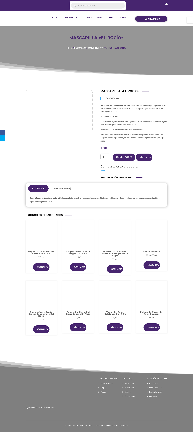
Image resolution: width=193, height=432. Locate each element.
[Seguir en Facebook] (28, 413)
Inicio (54, 18)
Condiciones (130, 396)
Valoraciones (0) (62, 188)
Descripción (38, 188)
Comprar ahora (152, 18)
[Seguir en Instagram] (38, 413)
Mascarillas (80, 48)
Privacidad (129, 388)
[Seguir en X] (33, 413)
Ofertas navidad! (40, 4)
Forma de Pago (155, 388)
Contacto (124, 18)
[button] (144, 157)
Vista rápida (52, 231)
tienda (87, 18)
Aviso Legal (129, 383)
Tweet (103, 171)
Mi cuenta (166, 4)
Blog (111, 18)
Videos (99, 18)
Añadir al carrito (124, 157)
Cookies (128, 392)
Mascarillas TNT (95, 48)
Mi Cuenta (153, 383)
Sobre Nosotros (71, 18)
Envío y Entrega (155, 392)
